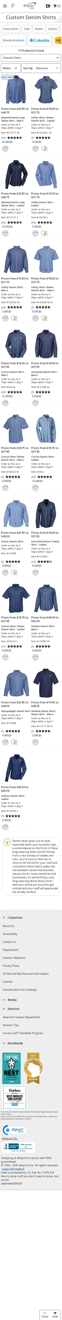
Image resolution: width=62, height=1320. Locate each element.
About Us (8, 926)
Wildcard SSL (10, 1140)
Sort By (28, 68)
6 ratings (37, 311)
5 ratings (37, 226)
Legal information (13, 1169)
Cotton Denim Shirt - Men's (13, 373)
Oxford (52, 29)
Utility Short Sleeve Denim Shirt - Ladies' (43, 119)
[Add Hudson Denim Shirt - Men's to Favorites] (35, 657)
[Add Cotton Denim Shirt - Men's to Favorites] (5, 403)
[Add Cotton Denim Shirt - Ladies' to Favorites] (35, 488)
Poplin (39, 29)
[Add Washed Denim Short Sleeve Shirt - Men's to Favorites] (35, 742)
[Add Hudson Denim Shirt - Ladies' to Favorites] (5, 827)
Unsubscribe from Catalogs (20, 991)
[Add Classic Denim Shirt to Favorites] (5, 572)
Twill (27, 29)
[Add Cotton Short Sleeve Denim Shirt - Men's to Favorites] (5, 488)
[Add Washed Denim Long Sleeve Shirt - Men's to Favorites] (5, 149)
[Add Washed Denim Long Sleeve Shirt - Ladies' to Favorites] (5, 233)
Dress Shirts (11, 29)
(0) (57, 6)
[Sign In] (48, 6)
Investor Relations (14, 959)
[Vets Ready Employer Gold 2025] (33, 1069)
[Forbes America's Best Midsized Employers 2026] (15, 1098)
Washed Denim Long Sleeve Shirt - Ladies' (13, 204)
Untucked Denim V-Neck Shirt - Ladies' (45, 543)
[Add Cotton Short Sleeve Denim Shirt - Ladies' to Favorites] (5, 657)
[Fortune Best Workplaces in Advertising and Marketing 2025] (11, 1069)
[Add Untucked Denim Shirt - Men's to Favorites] (35, 403)
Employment (10, 950)
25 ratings (7, 141)
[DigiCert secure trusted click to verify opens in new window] (15, 1130)
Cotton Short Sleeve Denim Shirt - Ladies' (13, 628)
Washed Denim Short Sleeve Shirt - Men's (43, 713)
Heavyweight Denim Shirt (15, 711)
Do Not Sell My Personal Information (26, 975)
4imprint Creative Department (21, 1017)
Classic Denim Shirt (12, 541)
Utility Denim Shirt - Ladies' (43, 204)
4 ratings (37, 141)
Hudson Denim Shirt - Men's (43, 628)
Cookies (8, 983)
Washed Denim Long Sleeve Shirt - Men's (13, 119)
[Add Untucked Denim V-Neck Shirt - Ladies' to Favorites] (35, 572)
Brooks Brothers (13, 40)
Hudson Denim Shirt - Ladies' (13, 797)
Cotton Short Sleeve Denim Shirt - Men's (12, 458)
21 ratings (7, 396)
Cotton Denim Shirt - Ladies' (43, 458)
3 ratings (7, 735)
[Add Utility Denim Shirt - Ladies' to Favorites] (35, 233)
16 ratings (7, 226)
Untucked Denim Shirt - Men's (44, 373)
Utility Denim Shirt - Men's (12, 289)
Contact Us (9, 942)
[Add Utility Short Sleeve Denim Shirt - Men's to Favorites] (35, 318)
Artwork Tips (11, 1025)
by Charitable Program (23, 1033)
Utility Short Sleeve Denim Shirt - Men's (42, 289)
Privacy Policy (11, 967)
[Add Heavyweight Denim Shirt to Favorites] (5, 742)
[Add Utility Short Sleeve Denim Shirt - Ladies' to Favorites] (35, 149)
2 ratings (37, 650)
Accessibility (10, 934)
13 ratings (37, 481)
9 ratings (37, 565)
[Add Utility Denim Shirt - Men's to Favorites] (5, 318)
